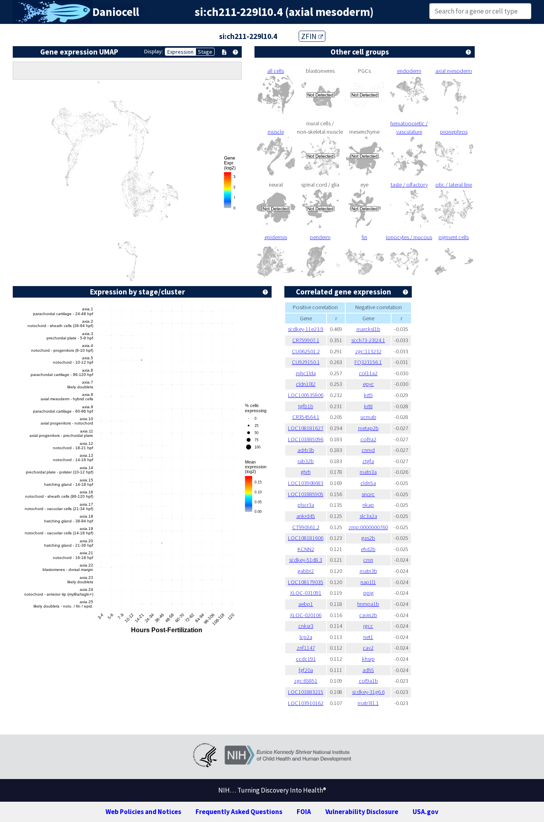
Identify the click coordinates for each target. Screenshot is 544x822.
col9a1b (368, 680)
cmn (368, 559)
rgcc (368, 625)
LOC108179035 (305, 582)
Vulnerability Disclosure (361, 811)
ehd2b (368, 549)
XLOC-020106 (305, 615)
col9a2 (368, 439)
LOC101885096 (305, 439)
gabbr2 (305, 571)
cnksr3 (305, 625)
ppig (368, 592)
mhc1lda (306, 373)
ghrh (306, 471)
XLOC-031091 (305, 592)
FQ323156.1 (368, 362)
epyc (368, 384)
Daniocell (115, 12)
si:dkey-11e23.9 (305, 329)
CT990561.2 (305, 527)
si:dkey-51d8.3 (305, 559)
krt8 (368, 406)
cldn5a (368, 483)
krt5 (368, 395)
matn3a (368, 471)
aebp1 (305, 604)
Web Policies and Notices (143, 811)
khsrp (368, 658)
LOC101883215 (305, 691)
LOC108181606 (305, 538)
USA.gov (425, 811)
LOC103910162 (305, 703)
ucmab (368, 417)
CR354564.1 (305, 417)
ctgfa (368, 461)
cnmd (368, 450)
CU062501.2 (306, 351)
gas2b (368, 538)
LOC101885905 (305, 494)
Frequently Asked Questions (239, 811)
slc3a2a (368, 516)
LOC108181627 (305, 428)
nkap (368, 504)
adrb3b (305, 450)
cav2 (368, 647)
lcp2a (305, 637)
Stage (205, 51)
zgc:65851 (305, 680)
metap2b (368, 428)
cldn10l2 (305, 384)
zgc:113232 (368, 351)
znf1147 (306, 647)
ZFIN (309, 36)
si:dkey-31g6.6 (368, 691)
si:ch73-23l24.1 (368, 340)
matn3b (368, 571)
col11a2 (368, 373)
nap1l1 (368, 582)
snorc (368, 494)
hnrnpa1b (368, 604)
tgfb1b (305, 406)
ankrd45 (305, 516)
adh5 (368, 670)
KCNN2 (305, 549)
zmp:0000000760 (368, 527)
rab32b (305, 461)
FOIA (304, 811)
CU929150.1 (306, 362)
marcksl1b (368, 329)
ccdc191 (306, 658)
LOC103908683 (305, 483)
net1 (368, 637)
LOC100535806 (305, 395)
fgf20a (306, 670)
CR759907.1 (305, 340)
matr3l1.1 (368, 703)
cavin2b (368, 615)
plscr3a (305, 504)
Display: (153, 51)
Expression (180, 51)
